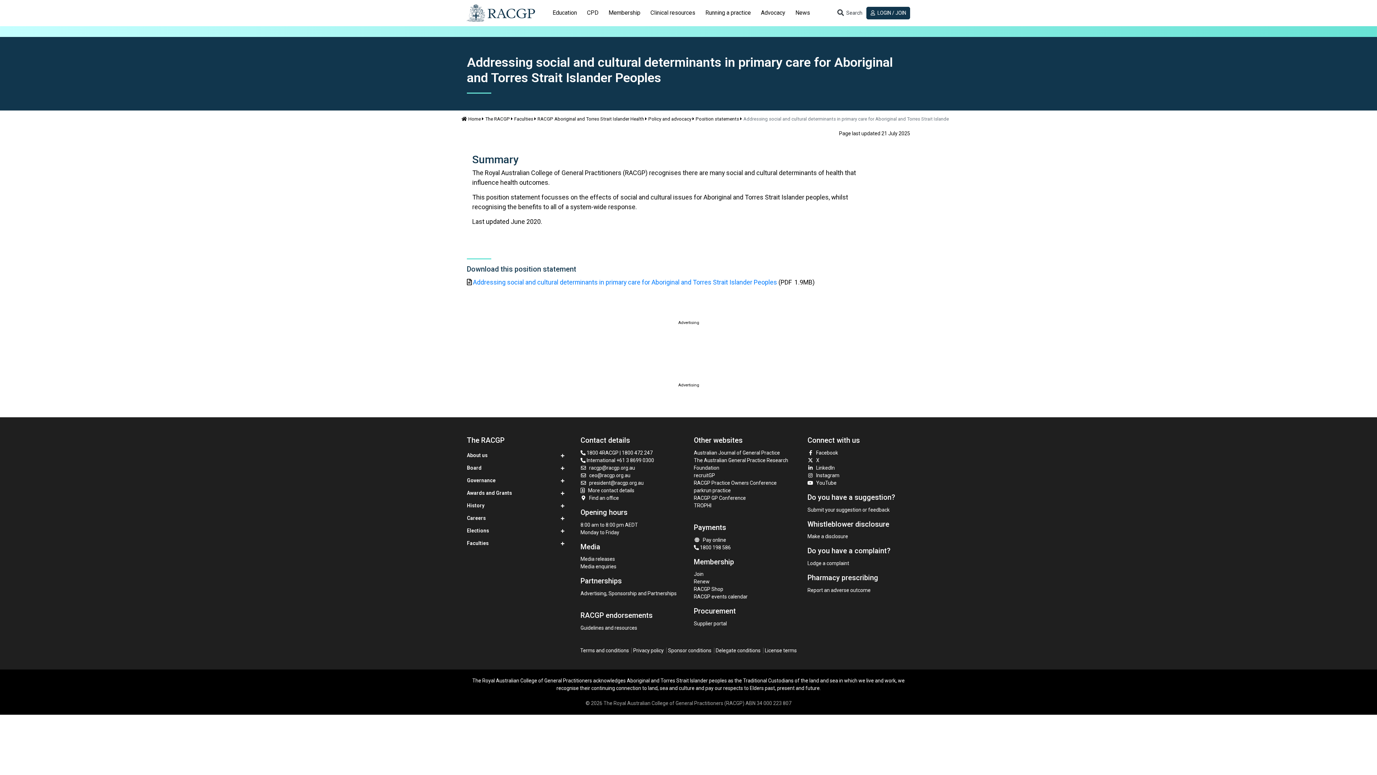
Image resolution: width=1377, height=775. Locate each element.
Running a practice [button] (728, 12)
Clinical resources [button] (672, 12)
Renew (702, 581)
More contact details (611, 490)
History (475, 505)
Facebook (827, 453)
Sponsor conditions (689, 650)
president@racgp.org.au (616, 483)
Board (474, 468)
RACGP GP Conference (720, 498)
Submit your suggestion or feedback (849, 510)
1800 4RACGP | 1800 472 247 (619, 453)
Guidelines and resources (609, 628)
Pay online (714, 540)
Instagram (827, 475)
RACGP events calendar (721, 597)
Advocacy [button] (773, 12)
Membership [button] (624, 12)
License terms (781, 650)
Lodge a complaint (828, 563)
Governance (481, 480)
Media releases (598, 559)
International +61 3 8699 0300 (620, 460)
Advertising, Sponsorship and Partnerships (629, 593)
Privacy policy (648, 650)
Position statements (717, 119)
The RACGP (497, 119)
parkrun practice (712, 490)
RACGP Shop (708, 589)
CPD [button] (592, 12)
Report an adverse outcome (839, 590)
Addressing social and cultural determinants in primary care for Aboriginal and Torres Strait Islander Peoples (625, 282)
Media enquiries (598, 566)
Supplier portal (710, 623)
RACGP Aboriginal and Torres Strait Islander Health (591, 119)
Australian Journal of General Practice (737, 453)
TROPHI (702, 505)
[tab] (565, 13)
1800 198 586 (715, 547)
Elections (478, 531)
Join (699, 574)
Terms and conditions (604, 650)
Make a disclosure (828, 536)
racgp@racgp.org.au (612, 468)
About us (477, 455)
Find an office (604, 498)
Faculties (523, 119)
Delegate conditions (738, 650)
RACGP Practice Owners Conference (735, 483)
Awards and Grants (489, 493)
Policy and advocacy (669, 119)
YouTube (826, 483)
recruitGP (704, 475)
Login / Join (891, 13)
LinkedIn (825, 468)
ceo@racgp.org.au (609, 475)
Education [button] (565, 12)
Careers (476, 518)
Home (474, 119)
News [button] (802, 12)
